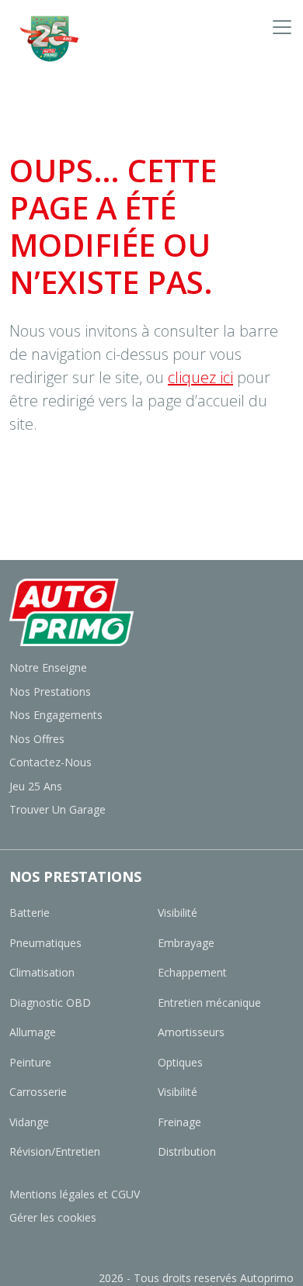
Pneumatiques (45, 942)
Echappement (192, 972)
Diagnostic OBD (50, 1002)
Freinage (179, 1122)
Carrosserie (38, 1091)
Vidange (29, 1122)
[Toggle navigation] (282, 27)
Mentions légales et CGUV (74, 1194)
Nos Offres (36, 738)
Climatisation (42, 972)
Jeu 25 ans (35, 786)
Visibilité (177, 912)
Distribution (187, 1151)
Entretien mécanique (209, 1002)
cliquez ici (200, 377)
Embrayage (186, 942)
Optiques (180, 1062)
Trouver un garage (57, 809)
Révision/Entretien (54, 1151)
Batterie (29, 912)
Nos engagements (56, 714)
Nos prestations (50, 691)
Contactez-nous (50, 762)
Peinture (30, 1062)
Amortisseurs (191, 1032)
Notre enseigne (48, 667)
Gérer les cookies (52, 1217)
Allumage (32, 1032)
